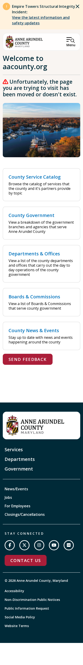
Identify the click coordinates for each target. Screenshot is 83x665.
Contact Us (25, 560)
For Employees (17, 505)
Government (19, 469)
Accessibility (14, 591)
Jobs (8, 497)
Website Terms (17, 626)
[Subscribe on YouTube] (54, 545)
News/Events (16, 488)
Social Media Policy (20, 617)
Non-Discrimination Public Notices (32, 599)
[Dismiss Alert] (77, 6)
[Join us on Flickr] (69, 545)
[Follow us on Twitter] (24, 545)
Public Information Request (27, 608)
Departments (20, 459)
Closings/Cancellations (25, 514)
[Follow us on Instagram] (39, 545)
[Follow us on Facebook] (10, 545)
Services (14, 449)
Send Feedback (28, 359)
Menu (70, 45)
